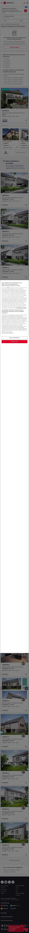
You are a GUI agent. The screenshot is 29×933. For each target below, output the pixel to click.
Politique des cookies (21, 307)
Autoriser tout (14, 341)
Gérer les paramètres (14, 337)
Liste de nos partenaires (7, 333)
